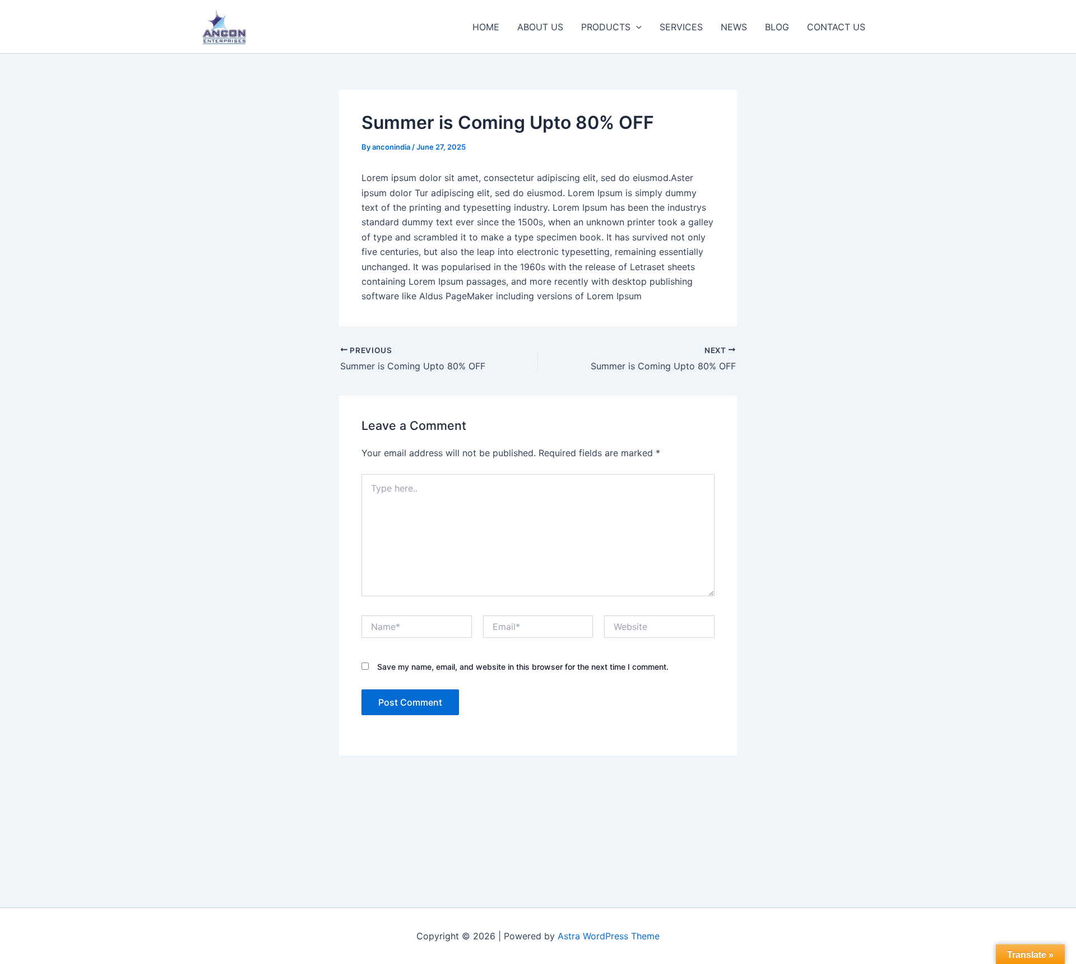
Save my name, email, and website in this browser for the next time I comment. (523, 666)
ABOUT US (540, 27)
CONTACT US (836, 27)
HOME (485, 27)
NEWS (734, 27)
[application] (636, 26)
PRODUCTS (605, 27)
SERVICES (681, 27)
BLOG (777, 27)
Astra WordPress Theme (609, 936)
